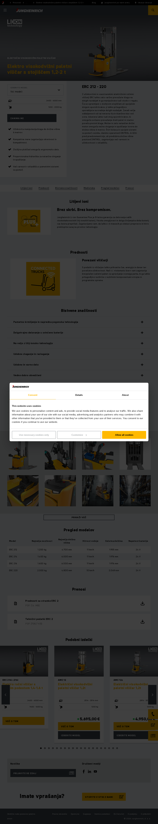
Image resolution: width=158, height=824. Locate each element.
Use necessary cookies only (34, 435)
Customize (77, 435)
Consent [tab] (32, 395)
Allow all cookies (124, 435)
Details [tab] (79, 395)
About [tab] (125, 395)
